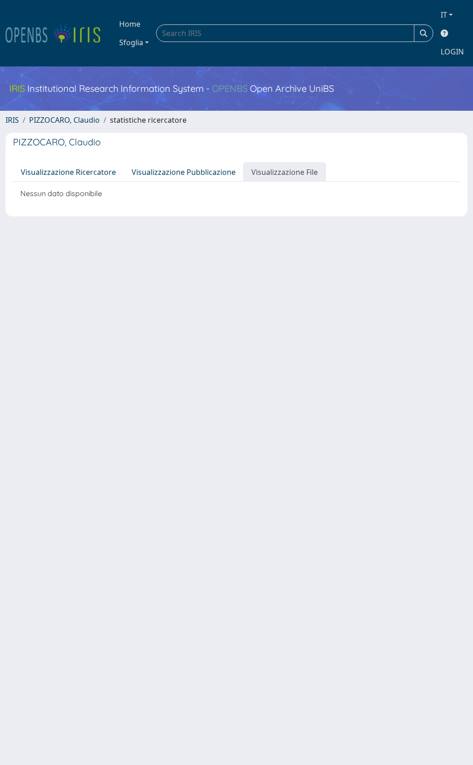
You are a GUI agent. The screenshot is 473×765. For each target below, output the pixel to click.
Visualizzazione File (284, 172)
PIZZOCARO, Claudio (64, 120)
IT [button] (444, 15)
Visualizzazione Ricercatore (68, 172)
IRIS (12, 120)
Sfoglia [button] (131, 42)
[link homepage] (57, 33)
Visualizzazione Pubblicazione (184, 172)
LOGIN (452, 52)
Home (129, 24)
